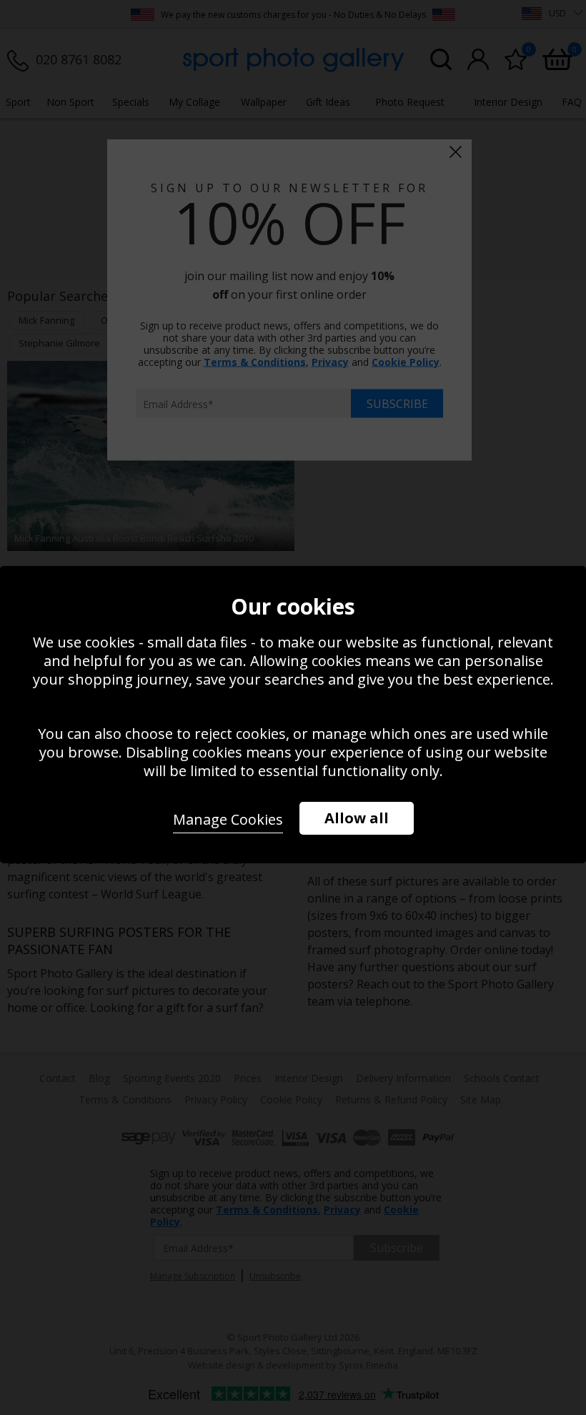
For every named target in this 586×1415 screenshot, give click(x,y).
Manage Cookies (228, 819)
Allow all (356, 818)
